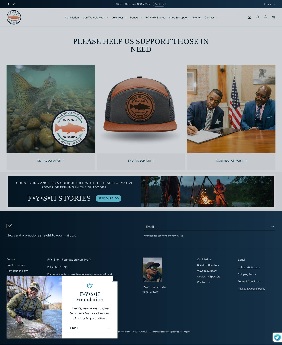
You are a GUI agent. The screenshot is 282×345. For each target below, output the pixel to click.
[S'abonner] (107, 328)
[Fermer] (115, 278)
